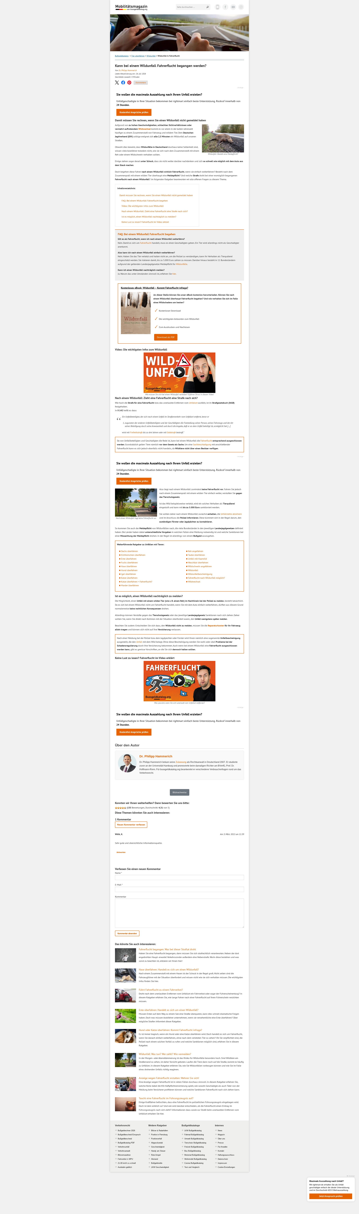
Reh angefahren (195, 551)
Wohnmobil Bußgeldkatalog (195, 1159)
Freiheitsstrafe (136, 432)
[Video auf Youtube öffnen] (179, 681)
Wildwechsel (144, 128)
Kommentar (120, 896)
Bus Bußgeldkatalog (192, 1151)
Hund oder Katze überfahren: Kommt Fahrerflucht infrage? (170, 1030)
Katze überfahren (129, 577)
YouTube (233, 7)
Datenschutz (223, 1159)
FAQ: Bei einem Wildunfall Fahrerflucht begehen (145, 200)
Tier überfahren (138, 56)
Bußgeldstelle (156, 1163)
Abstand (154, 1159)
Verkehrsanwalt (124, 1151)
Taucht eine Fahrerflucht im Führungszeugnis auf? (166, 1098)
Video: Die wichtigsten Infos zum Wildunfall (143, 206)
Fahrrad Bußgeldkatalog (194, 1135)
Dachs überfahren (129, 551)
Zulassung (181, 762)
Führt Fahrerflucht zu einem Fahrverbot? (161, 989)
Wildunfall (151, 56)
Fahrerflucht (145, 242)
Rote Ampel (156, 1155)
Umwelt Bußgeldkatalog (194, 1139)
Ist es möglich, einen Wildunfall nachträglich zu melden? (149, 216)
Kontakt (221, 1151)
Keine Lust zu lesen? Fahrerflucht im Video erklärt (145, 222)
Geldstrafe (171, 432)
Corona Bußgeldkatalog (193, 1163)
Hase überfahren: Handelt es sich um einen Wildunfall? (169, 969)
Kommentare (141, 82)
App (217, 7)
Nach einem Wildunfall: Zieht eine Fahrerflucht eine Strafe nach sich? (155, 211)
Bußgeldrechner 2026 (126, 1130)
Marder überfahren (130, 585)
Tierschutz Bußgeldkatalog (195, 1143)
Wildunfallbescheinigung (200, 574)
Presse (221, 1143)
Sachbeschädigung (202, 444)
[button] (117, 82)
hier (174, 273)
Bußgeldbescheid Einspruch (129, 1135)
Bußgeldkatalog (122, 56)
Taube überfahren (196, 555)
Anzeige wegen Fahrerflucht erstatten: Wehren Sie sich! (169, 1078)
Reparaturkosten (216, 625)
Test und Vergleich (191, 1167)
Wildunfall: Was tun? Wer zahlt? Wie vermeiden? (165, 1054)
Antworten (121, 852)
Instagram (241, 7)
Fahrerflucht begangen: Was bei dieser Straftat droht (167, 949)
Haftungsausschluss (226, 1155)
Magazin (221, 1135)
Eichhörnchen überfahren (133, 555)
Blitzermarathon (124, 1155)
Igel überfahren (128, 574)
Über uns (221, 1139)
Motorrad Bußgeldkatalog (194, 1155)
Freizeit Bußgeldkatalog (194, 1147)
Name (118, 872)
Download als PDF (166, 337)
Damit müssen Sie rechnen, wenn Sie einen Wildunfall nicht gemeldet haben (156, 195)
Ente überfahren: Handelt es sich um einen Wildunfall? (168, 1010)
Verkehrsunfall (123, 1147)
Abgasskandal (157, 1143)
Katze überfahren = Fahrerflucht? (136, 581)
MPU (131, 1159)
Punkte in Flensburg (159, 1135)
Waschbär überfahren (198, 562)
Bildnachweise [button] (180, 792)
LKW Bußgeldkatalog (193, 1130)
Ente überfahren (128, 558)
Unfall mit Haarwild (197, 558)
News (220, 1130)
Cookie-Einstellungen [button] (226, 1167)
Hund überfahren (129, 570)
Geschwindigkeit (157, 1147)
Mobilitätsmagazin (133, 7)
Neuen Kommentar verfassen (131, 824)
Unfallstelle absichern (231, 514)
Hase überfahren (129, 566)
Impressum (222, 1163)
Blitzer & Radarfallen (159, 1130)
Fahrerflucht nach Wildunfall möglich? (206, 577)
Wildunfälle (181, 264)
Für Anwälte (222, 1147)
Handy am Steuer (158, 1151)
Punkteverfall (156, 1139)
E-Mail (119, 884)
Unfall (139, 641)
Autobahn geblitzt (125, 1167)
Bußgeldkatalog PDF (126, 1143)
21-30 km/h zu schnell (127, 1163)
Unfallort (193, 402)
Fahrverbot (122, 1159)
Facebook (225, 7)
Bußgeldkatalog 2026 (139, 9)
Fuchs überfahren (129, 562)
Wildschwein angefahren (200, 566)
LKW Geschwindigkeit (160, 1167)
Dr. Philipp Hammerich (128, 70)
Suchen (207, 7)
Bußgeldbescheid (125, 1139)
